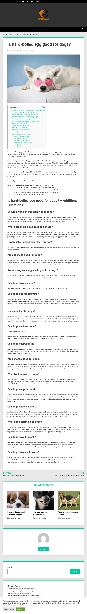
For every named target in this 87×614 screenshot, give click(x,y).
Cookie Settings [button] (9, 609)
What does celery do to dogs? (23, 142)
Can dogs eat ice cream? (21, 130)
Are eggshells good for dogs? (22, 119)
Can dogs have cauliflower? (22, 147)
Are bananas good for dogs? (22, 134)
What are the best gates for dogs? (18, 593)
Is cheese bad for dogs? (20, 127)
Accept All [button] (20, 609)
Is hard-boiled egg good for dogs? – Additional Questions (27, 110)
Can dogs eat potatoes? (21, 138)
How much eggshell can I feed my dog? (25, 117)
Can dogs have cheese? (20, 123)
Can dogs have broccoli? (21, 145)
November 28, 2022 (65, 518)
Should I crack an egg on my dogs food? (25, 112)
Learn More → (43, 549)
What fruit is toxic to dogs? (22, 136)
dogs (24, 50)
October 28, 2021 (16, 50)
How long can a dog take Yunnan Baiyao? (43, 513)
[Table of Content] (43, 107)
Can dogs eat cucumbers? (22, 140)
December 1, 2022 (14, 518)
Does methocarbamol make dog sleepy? (16, 513)
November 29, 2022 (40, 518)
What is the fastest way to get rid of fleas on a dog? (24, 595)
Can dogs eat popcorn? (21, 132)
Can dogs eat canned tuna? (21, 125)
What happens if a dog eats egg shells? (25, 114)
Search (9, 567)
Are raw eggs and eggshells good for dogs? (26, 121)
